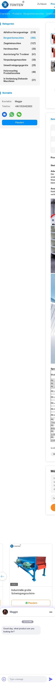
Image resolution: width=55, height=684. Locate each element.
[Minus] (51, 612)
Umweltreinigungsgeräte (20, 65)
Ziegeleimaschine (20, 43)
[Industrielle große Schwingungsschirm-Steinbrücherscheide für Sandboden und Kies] (23, 565)
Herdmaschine (20, 49)
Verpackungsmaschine (20, 60)
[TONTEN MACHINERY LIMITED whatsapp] (11, 114)
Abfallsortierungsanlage (20, 32)
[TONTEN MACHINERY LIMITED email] (4, 114)
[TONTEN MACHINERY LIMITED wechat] (19, 114)
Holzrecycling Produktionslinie (20, 72)
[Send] (50, 679)
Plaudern (19, 122)
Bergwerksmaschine (20, 38)
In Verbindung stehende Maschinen (20, 79)
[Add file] (4, 679)
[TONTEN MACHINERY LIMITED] (13, 4)
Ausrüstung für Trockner (20, 54)
